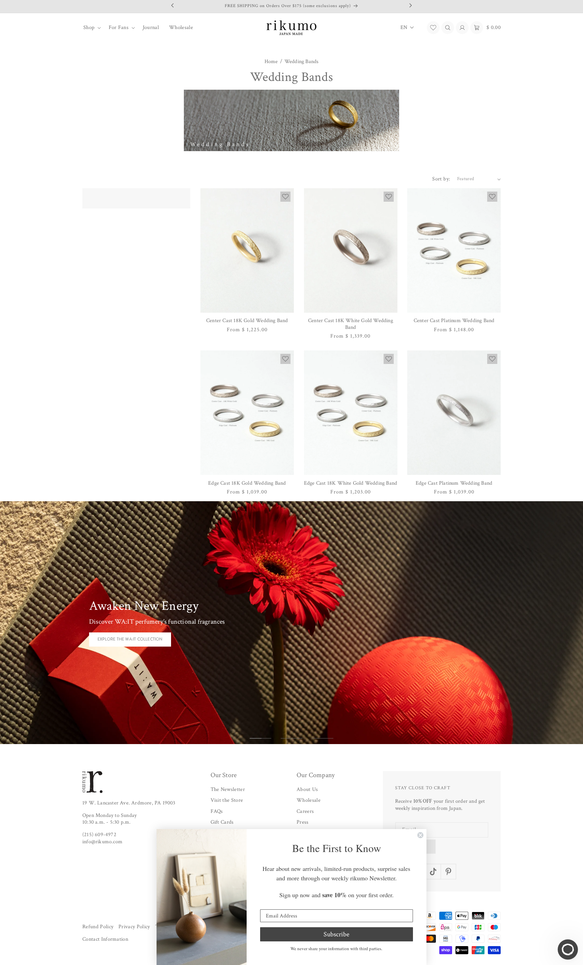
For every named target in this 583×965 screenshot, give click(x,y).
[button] (91, 27)
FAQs (217, 811)
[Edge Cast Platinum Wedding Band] (454, 412)
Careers (305, 811)
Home (271, 61)
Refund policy (97, 926)
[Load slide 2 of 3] (291, 738)
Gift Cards (222, 822)
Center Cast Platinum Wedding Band (454, 320)
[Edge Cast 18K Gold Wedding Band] (247, 412)
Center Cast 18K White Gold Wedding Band (350, 323)
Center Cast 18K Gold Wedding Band (247, 320)
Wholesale (309, 800)
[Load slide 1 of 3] (260, 738)
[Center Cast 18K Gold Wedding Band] (247, 250)
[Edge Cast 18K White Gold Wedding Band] (350, 412)
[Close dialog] (420, 835)
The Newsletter (228, 789)
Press (303, 822)
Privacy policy (134, 926)
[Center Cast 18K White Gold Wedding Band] (350, 250)
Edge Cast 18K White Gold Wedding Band (350, 483)
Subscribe (336, 934)
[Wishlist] (433, 27)
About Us (307, 789)
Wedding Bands (301, 61)
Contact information (105, 939)
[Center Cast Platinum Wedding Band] (454, 250)
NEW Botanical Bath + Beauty (130, 644)
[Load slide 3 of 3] (322, 738)
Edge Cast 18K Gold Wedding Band (247, 483)
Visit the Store (227, 800)
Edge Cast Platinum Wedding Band (454, 483)
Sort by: (441, 178)
